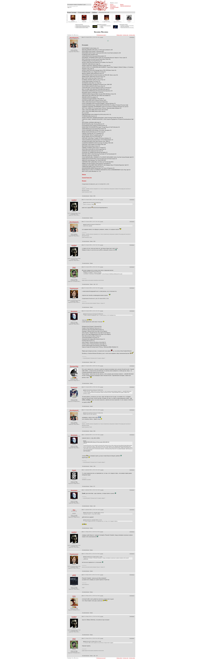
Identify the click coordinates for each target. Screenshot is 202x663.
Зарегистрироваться (125, 5)
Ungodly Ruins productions (105, 25)
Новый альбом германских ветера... (83, 26)
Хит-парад (113, 5)
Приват (91, 195)
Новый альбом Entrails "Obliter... (82, 27)
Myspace (84, 180)
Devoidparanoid (74, 37)
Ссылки (112, 8)
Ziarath (74, 470)
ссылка (101, 37)
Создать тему (125, 34)
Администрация (114, 7)
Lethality (102, 27)
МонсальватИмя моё (84, 21)
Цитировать (132, 37)
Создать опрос (132, 34)
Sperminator (74, 311)
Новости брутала (79, 24)
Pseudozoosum (74, 288)
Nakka (101, 26)
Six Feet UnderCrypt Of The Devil (95, 21)
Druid (74, 267)
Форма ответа (119, 34)
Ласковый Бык (74, 366)
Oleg (74, 510)
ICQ (97, 284)
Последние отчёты (124, 24)
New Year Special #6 (125, 26)
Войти (121, 4)
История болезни (85, 195)
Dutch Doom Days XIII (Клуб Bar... (127, 27)
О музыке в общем (84, 12)
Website (84, 174)
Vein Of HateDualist (129, 21)
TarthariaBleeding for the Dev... (118, 21)
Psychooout (74, 387)
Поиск (111, 4)
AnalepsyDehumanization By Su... (73, 21)
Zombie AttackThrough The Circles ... (106, 21)
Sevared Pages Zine (87, 177)
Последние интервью (101, 24)
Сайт (94, 284)
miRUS (74, 575)
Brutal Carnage (71, 12)
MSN (94, 195)
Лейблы (94, 12)
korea (74, 596)
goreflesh (74, 200)
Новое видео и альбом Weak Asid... (83, 25)
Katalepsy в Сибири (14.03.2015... (127, 25)
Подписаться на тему (101, 34)
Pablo (69, 7)
